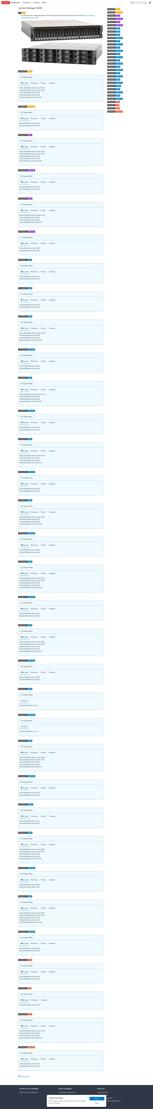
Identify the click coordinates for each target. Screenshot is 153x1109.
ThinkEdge (36, 2)
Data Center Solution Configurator (108, 1101)
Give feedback (24, 1076)
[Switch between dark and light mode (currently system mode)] (150, 2)
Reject (97, 1103)
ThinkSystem (26, 2)
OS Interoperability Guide (66, 1092)
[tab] (25, 83)
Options (44, 2)
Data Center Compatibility (27, 1092)
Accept (97, 1098)
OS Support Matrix (27, 77)
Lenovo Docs (101, 1092)
